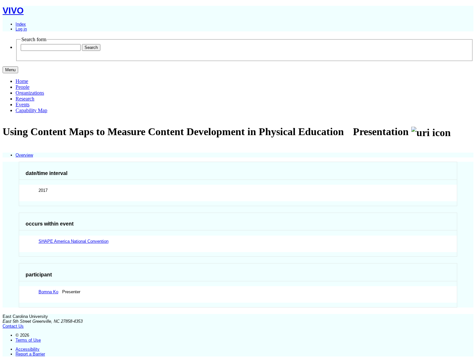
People (22, 87)
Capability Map (31, 110)
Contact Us (13, 326)
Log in (21, 29)
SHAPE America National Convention (73, 241)
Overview (24, 155)
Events (22, 104)
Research (25, 98)
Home (22, 81)
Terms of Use (28, 340)
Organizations (30, 93)
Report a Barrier (30, 354)
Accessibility (28, 349)
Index (21, 24)
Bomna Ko (48, 291)
